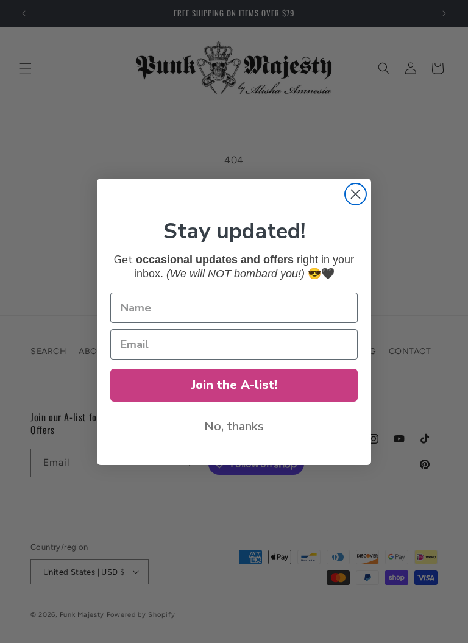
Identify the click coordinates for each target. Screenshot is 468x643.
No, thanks (234, 426)
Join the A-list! (234, 385)
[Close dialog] (355, 194)
